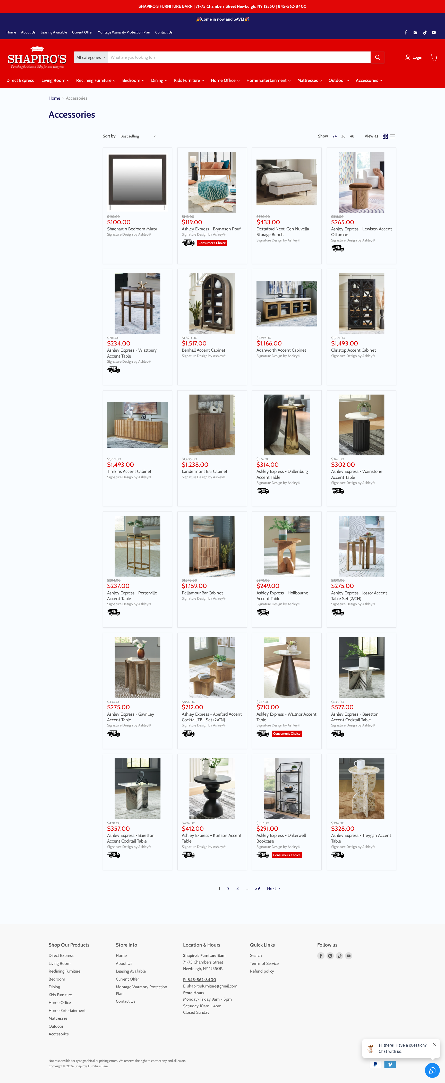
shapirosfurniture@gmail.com (212, 986)
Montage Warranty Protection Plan (124, 32)
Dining (157, 80)
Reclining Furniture (94, 80)
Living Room (53, 80)
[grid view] (385, 136)
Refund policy (262, 971)
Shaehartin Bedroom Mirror (132, 228)
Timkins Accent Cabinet (129, 471)
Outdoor (337, 80)
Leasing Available (54, 32)
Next (272, 888)
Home (11, 32)
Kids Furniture (187, 80)
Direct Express (20, 80)
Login (417, 57)
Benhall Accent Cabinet (203, 350)
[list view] (393, 136)
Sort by (109, 136)
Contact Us (164, 32)
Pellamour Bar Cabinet (202, 592)
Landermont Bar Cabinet (204, 471)
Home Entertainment (267, 80)
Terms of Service (264, 963)
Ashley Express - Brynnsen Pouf (211, 228)
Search (256, 955)
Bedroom (131, 80)
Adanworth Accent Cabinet (281, 350)
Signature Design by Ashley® (129, 234)
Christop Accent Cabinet (353, 350)
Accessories (367, 80)
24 (334, 136)
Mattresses (308, 80)
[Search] (377, 57)
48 (352, 136)
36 (343, 136)
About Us (28, 32)
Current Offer (82, 32)
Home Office (224, 80)
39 (257, 888)
